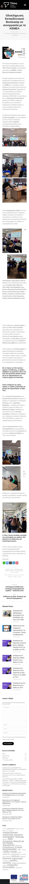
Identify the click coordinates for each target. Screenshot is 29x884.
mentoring (15, 574)
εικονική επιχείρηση (6, 856)
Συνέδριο (19, 852)
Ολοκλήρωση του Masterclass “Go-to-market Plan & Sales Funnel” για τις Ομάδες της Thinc (19, 673)
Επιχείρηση (8, 847)
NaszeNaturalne (6, 767)
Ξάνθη (19, 576)
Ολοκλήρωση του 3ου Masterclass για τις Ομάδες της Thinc (19, 685)
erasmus (22, 828)
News (5, 48)
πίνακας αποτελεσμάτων (19, 863)
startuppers (8, 837)
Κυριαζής (23, 849)
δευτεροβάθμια (23, 854)
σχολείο (4, 865)
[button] (2, 6)
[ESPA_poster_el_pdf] (19, 883)
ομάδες (13, 860)
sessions (18, 835)
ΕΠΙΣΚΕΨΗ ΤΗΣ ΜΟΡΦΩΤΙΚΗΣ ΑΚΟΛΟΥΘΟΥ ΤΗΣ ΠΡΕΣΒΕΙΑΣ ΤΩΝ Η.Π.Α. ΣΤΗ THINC (18, 615)
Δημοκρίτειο (19, 845)
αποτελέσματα (15, 854)
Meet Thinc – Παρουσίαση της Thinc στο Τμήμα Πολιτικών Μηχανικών (13, 775)
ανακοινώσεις (6, 854)
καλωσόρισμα (6, 861)
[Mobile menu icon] (25, 4)
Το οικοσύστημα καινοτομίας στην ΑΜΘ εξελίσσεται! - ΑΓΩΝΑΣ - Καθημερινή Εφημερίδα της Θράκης (14, 780)
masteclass (11, 830)
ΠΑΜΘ (13, 852)
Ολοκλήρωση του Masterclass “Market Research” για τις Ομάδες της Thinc (18, 659)
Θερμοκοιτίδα (10, 849)
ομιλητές (7, 863)
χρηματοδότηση (6, 869)
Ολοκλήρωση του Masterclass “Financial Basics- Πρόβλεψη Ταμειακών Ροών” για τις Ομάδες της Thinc (19, 645)
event (4, 830)
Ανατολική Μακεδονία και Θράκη (13, 842)
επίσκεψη (22, 856)
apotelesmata (11, 828)
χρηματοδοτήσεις (18, 867)
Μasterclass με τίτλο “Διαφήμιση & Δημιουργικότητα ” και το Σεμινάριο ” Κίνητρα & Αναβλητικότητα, (19, 630)
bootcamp (10, 574)
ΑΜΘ (10, 839)
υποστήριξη (9, 867)
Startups (19, 837)
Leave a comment (14, 572)
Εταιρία (18, 847)
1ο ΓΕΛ (4, 828)
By (9, 570)
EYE (7, 830)
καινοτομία (17, 858)
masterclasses (10, 832)
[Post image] (6, 613)
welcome (5, 839)
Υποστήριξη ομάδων (8, 50)
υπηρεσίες (12, 865)
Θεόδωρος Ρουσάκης (7, 773)
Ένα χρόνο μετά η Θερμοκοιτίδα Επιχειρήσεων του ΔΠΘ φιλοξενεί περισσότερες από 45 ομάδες (14, 784)
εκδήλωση (10, 576)
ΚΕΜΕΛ (15, 576)
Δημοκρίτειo (21, 574)
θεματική (7, 858)
